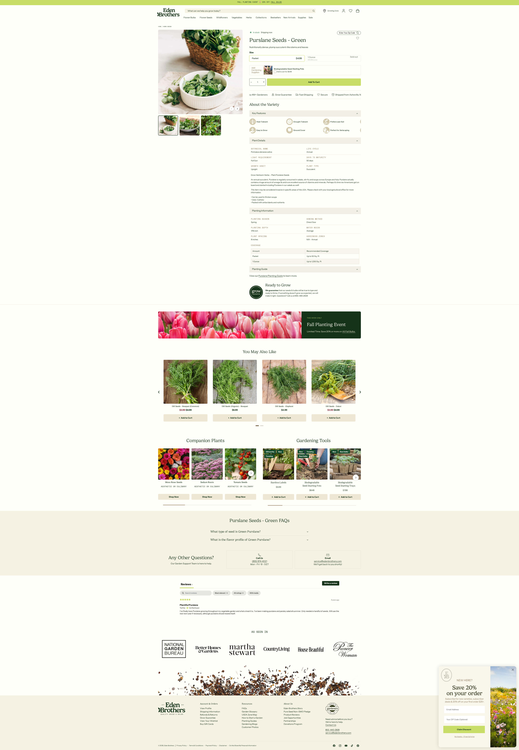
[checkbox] (254, 593)
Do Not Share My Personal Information (243, 745)
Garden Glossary (249, 711)
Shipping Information (210, 711)
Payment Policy (211, 745)
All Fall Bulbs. (348, 331)
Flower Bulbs (190, 17)
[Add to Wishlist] (357, 38)
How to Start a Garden (252, 718)
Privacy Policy (182, 745)
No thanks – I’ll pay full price (465, 736)
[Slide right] (237, 109)
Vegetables (237, 17)
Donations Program (293, 724)
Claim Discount (464, 729)
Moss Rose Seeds (173, 482)
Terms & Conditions (196, 745)
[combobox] (250, 11)
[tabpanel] (259, 607)
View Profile (205, 708)
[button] (190, 17)
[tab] (257, 425)
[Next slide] (360, 392)
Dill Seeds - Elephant (284, 406)
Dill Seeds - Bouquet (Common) (185, 406)
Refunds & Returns (208, 714)
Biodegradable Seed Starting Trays (345, 484)
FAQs (244, 708)
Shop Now (174, 497)
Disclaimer (223, 745)
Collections (261, 17)
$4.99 (284, 410)
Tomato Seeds (240, 482)
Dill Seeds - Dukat (333, 406)
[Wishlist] (350, 11)
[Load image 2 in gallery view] (189, 125)
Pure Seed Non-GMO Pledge (297, 711)
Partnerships (290, 721)
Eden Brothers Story (293, 708)
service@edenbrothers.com (328, 561)
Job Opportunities (292, 718)
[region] (259, 392)
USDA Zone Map (249, 714)
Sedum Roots (207, 482)
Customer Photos (250, 727)
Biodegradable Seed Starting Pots (311, 484)
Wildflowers (222, 17)
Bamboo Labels (278, 482)
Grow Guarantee (207, 718)
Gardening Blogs (249, 724)
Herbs (249, 17)
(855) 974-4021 (259, 561)
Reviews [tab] (187, 584)
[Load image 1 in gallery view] (168, 125)
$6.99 (235, 410)
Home (159, 27)
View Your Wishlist (209, 721)
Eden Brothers (169, 745)
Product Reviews (292, 714)
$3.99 (182, 410)
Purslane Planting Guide (270, 275)
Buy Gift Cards (207, 724)
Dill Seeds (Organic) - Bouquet (235, 406)
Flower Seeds (206, 17)
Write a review (330, 583)
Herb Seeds (167, 27)
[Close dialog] (512, 669)
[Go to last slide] (159, 392)
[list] (259, 560)
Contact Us (330, 725)
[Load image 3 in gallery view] (211, 125)
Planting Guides (249, 721)
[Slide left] (231, 109)
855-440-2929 (332, 730)
